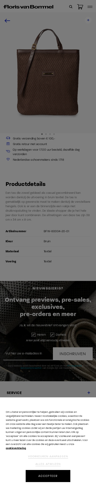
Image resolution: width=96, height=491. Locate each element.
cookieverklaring (16, 448)
